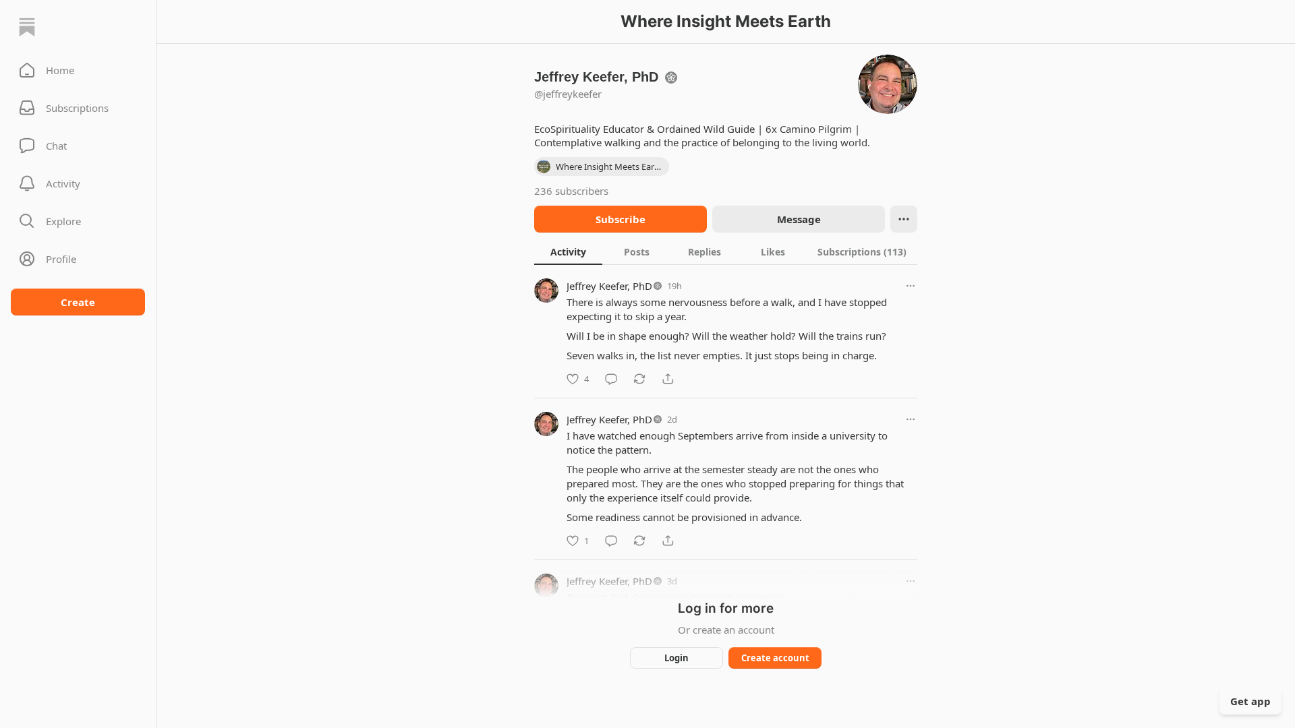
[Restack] (639, 379)
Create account (775, 658)
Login (676, 658)
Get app (1250, 701)
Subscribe (620, 219)
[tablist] (725, 251)
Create (78, 302)
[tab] (568, 251)
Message (799, 219)
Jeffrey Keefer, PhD (609, 286)
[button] (78, 70)
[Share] (667, 379)
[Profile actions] (903, 219)
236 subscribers (571, 191)
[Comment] (611, 379)
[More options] (910, 286)
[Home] (27, 27)
